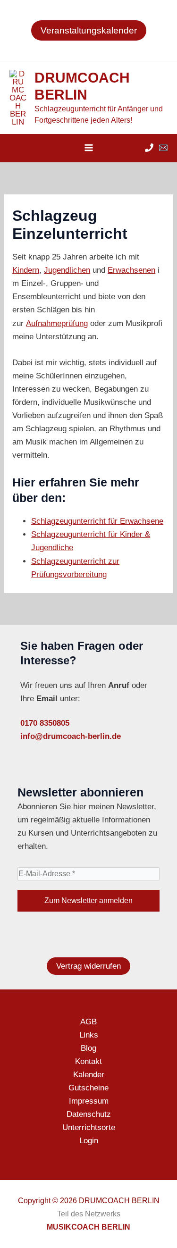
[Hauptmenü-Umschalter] (89, 148)
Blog (88, 1048)
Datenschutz (89, 1114)
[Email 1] (163, 147)
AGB (88, 1021)
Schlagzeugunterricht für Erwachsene (97, 521)
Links (88, 1034)
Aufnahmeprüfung (57, 323)
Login (88, 1140)
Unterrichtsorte (88, 1127)
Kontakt (88, 1061)
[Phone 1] (149, 147)
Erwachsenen (131, 270)
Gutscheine (88, 1087)
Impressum (89, 1101)
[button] (88, 30)
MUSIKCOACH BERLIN (88, 1227)
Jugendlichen (67, 270)
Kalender (88, 1074)
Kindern (25, 270)
